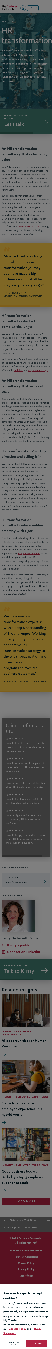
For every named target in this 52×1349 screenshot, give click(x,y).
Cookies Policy (17, 1329)
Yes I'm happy (36, 1343)
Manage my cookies (14, 1343)
